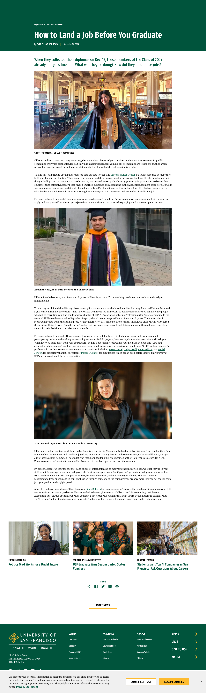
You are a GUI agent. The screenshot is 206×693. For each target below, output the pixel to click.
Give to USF (179, 649)
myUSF (176, 657)
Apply (176, 634)
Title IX (140, 658)
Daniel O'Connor (90, 352)
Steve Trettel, (116, 349)
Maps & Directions (144, 639)
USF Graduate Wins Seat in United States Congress (99, 566)
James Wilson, (145, 349)
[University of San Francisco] (32, 641)
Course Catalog (109, 646)
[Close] (201, 681)
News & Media (74, 658)
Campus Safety (143, 652)
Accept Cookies (174, 681)
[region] (103, 682)
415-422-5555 (16, 662)
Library (106, 658)
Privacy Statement (27, 686)
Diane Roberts (93, 489)
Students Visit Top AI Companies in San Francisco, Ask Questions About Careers (162, 566)
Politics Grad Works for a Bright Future (33, 564)
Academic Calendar (111, 639)
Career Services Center (123, 174)
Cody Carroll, (130, 349)
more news (103, 605)
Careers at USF (75, 652)
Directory (72, 646)
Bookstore (107, 652)
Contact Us (73, 639)
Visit (175, 641)
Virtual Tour (142, 646)
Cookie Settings (141, 681)
